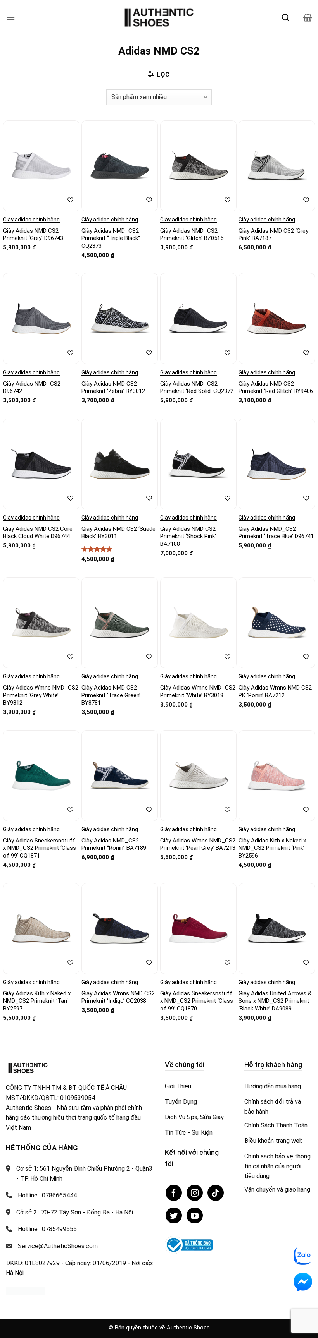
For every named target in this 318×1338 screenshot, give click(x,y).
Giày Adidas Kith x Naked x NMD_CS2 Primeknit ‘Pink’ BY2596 (272, 848)
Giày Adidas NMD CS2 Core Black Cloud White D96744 (38, 532)
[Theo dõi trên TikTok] (215, 1193)
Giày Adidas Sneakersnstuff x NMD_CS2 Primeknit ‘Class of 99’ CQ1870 (196, 1001)
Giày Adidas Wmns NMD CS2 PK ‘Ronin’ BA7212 (275, 691)
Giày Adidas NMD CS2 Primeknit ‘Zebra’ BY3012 (113, 387)
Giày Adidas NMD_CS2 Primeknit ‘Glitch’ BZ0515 (191, 234)
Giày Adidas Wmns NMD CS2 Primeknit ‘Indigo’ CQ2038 (118, 997)
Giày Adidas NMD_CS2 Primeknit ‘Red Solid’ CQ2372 (196, 387)
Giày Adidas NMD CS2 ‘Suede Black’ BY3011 (118, 532)
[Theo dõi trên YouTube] (195, 1216)
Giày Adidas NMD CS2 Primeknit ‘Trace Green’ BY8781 (110, 695)
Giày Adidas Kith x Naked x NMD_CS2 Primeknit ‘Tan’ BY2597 (37, 1001)
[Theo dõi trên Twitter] (174, 1216)
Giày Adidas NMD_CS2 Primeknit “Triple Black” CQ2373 (110, 238)
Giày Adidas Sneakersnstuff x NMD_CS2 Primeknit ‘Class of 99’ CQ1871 (39, 848)
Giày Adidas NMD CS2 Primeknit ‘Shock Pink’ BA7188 (188, 536)
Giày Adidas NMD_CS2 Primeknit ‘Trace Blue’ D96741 (276, 532)
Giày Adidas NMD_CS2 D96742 (31, 387)
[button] (10, 17)
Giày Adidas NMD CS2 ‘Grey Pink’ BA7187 (273, 234)
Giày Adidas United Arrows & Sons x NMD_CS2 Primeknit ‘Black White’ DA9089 (275, 1001)
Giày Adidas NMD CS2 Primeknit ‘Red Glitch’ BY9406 (275, 387)
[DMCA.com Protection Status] (25, 1291)
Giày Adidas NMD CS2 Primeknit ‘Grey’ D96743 (33, 234)
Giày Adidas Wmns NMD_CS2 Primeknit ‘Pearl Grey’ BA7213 (197, 844)
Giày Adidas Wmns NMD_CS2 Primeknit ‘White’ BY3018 (197, 691)
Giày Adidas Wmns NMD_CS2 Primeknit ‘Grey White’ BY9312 (40, 695)
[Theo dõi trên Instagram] (195, 1193)
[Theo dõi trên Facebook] (174, 1193)
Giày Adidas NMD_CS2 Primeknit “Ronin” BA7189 (113, 844)
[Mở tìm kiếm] (285, 17)
